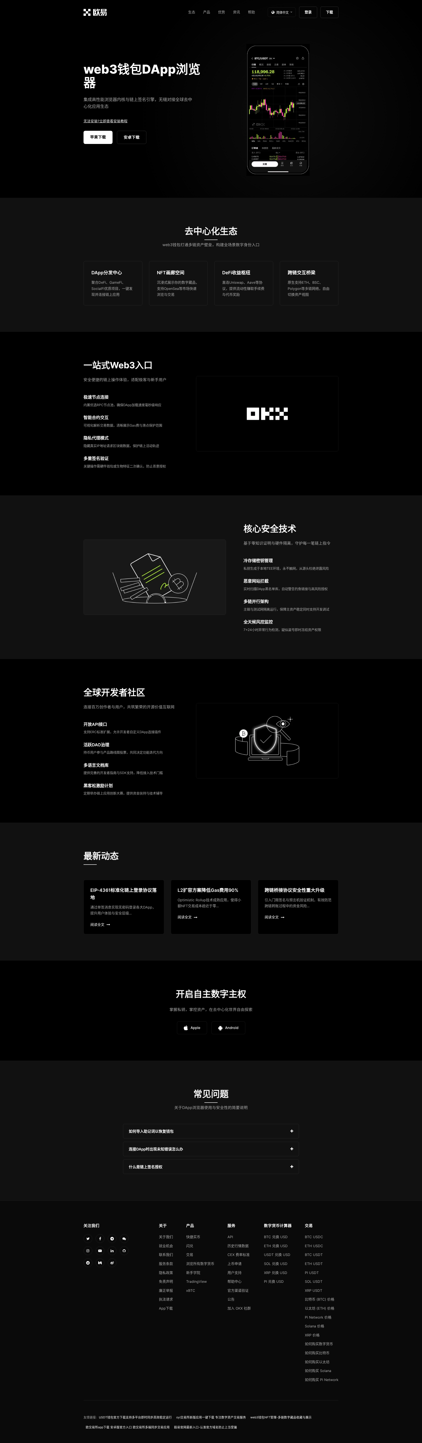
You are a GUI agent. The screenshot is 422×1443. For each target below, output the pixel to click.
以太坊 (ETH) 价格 (319, 1308)
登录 (308, 12)
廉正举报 (166, 1290)
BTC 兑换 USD (276, 1237)
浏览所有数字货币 (200, 1263)
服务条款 (166, 1263)
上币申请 (234, 1263)
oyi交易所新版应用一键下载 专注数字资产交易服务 (211, 1417)
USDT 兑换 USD (277, 1254)
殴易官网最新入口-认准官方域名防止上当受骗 (205, 1427)
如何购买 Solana (318, 1370)
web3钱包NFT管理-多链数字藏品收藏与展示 (281, 1417)
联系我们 (166, 1254)
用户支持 (234, 1272)
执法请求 (166, 1299)
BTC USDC (314, 1237)
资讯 (236, 12)
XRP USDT (313, 1290)
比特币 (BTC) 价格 (319, 1299)
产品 (206, 12)
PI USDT (312, 1272)
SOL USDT (313, 1281)
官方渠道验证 (238, 1290)
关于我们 (166, 1237)
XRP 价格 (312, 1335)
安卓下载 (132, 137)
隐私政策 (166, 1272)
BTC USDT (314, 1254)
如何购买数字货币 (319, 1344)
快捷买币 (193, 1237)
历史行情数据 (238, 1246)
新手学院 (193, 1272)
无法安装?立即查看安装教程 (105, 121)
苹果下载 (98, 137)
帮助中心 (234, 1281)
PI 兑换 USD (274, 1281)
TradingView (196, 1281)
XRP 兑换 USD (275, 1272)
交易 (189, 1254)
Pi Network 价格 (318, 1317)
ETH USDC (314, 1246)
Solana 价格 (314, 1326)
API (230, 1237)
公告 (231, 1299)
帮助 (251, 12)
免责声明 (166, 1281)
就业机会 (166, 1246)
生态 (191, 12)
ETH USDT (314, 1263)
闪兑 (189, 1246)
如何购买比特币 (317, 1353)
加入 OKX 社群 (239, 1308)
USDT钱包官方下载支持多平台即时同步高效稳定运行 (135, 1417)
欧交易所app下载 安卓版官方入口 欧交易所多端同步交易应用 (128, 1427)
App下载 (166, 1308)
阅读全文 (97, 924)
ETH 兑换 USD (276, 1246)
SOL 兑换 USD (275, 1263)
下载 (329, 12)
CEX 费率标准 (238, 1254)
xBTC (190, 1290)
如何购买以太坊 (317, 1362)
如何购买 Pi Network (321, 1380)
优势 (221, 12)
